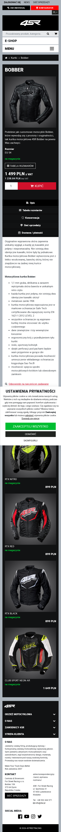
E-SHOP (11, 41)
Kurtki (14, 57)
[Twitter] (40, 817)
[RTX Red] (30, 519)
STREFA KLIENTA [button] (14, 734)
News (27, 2)
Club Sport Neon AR (17, 680)
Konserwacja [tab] (32, 217)
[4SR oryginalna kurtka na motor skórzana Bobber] (30, 23)
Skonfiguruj (30, 440)
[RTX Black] (30, 586)
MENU (9, 48)
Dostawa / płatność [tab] (32, 232)
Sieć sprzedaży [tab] (32, 225)
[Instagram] (34, 817)
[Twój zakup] (55, 34)
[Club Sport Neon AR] (30, 653)
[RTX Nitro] (30, 452)
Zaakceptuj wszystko (30, 426)
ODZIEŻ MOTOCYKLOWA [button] (18, 714)
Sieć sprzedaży (41, 2)
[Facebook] (21, 817)
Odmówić (30, 434)
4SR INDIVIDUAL (17, 8)
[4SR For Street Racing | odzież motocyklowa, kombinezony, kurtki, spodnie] (6, 57)
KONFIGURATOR (46, 8)
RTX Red (9, 546)
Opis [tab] (32, 202)
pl (54, 12)
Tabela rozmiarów (21, 165)
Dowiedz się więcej (30, 418)
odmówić (29, 415)
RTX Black (11, 613)
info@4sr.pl (40, 803)
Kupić (39, 186)
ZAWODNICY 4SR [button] (14, 727)
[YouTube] (27, 817)
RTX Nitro (11, 479)
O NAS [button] (8, 720)
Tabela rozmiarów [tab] (32, 210)
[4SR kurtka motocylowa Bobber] (30, 102)
